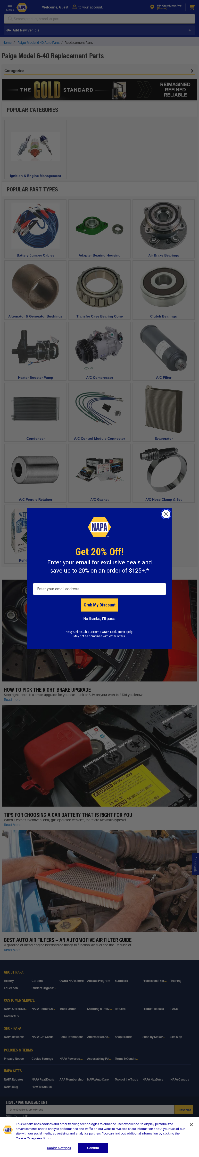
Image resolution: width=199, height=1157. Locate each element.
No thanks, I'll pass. (99, 618)
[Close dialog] (166, 514)
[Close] (191, 1124)
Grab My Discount (100, 604)
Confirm (93, 1148)
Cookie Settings (59, 1148)
